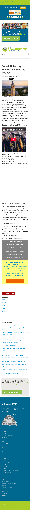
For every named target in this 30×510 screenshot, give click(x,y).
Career (3, 441)
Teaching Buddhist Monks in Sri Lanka (11, 337)
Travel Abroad (5, 466)
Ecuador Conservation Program (10, 342)
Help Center (4, 445)
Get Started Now (11, 392)
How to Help (5, 491)
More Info (23, 7)
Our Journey (4, 437)
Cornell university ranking (15, 248)
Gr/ (13, 7)
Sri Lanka (4, 302)
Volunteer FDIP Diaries (7, 487)
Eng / (5, 7)
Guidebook (4, 485)
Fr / (10, 7)
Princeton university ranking (15, 257)
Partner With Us (5, 443)
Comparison (5, 493)
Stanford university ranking (15, 244)
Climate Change (5, 462)
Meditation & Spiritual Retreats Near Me (11, 470)
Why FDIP (4, 431)
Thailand (4, 305)
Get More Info (10, 38)
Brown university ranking (15, 254)
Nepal (3, 299)
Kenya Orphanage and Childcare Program (12, 340)
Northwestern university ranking (15, 251)
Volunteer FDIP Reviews (7, 435)
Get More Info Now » (15, 281)
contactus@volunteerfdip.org (9, 414)
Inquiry (3, 451)
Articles (3, 489)
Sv (18, 7)
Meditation (4, 458)
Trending (4, 468)
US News (24, 221)
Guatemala (5, 317)
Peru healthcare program (8, 345)
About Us (4, 433)
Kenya (3, 319)
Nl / (15, 7)
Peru (3, 314)
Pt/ (11, 7)
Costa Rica (5, 311)
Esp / (8, 7)
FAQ (3, 447)
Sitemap (4, 495)
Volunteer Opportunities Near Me (10, 483)
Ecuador (4, 308)
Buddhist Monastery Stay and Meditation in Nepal (14, 325)
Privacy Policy (5, 479)
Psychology (4, 460)
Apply (3, 449)
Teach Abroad (5, 464)
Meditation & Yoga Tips (7, 472)
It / (16, 7)
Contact (3, 439)
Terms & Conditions (6, 481)
